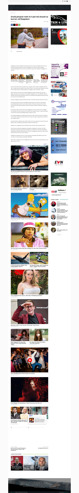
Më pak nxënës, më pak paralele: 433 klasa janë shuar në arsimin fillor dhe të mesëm (17, 468)
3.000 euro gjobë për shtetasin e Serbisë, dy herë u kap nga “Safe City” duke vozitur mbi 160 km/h (29, 468)
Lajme (14, 12)
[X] (14, 25)
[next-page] (13, 472)
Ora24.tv (13, 492)
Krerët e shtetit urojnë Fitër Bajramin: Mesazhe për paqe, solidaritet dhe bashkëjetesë (18, 449)
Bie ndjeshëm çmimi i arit (43, 448)
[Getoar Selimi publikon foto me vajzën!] (53, 230)
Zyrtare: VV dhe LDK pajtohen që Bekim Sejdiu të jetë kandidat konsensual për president (42, 468)
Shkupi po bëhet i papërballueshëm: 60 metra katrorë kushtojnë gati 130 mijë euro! (62, 224)
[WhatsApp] (19, 25)
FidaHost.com (66, 492)
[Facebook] (63, 1)
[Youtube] (67, 1)
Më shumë (59, 234)
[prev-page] (11, 472)
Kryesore (58, 208)
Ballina (12, 12)
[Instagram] (65, 1)
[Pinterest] (17, 25)
